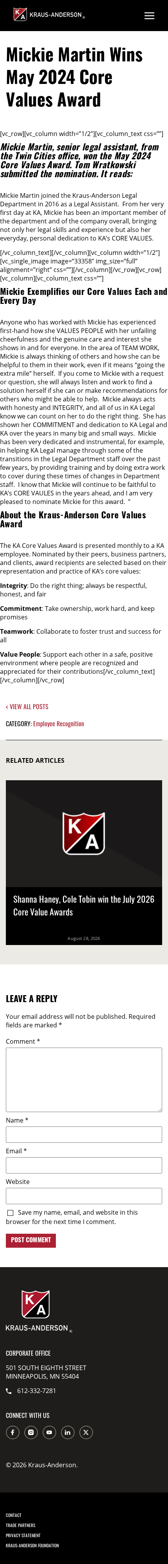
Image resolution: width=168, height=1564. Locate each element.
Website (18, 1181)
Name (17, 1120)
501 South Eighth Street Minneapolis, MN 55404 (46, 1372)
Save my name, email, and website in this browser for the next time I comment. (72, 1217)
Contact (13, 1515)
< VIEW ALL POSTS (27, 706)
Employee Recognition (58, 723)
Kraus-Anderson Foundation (32, 1545)
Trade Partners (20, 1525)
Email (16, 1151)
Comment (23, 1041)
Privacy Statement (23, 1535)
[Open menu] (149, 15)
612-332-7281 (36, 1390)
